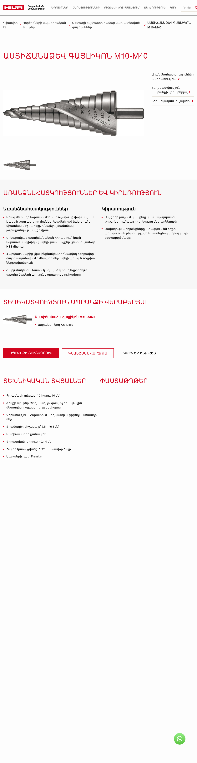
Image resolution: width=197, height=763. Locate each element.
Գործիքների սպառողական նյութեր (44, 25)
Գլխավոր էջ (10, 25)
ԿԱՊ (173, 7)
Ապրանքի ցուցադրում (31, 353)
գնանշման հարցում (87, 353)
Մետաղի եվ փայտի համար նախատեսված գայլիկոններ (106, 25)
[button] (59, 7)
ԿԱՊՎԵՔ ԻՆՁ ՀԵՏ (139, 353)
